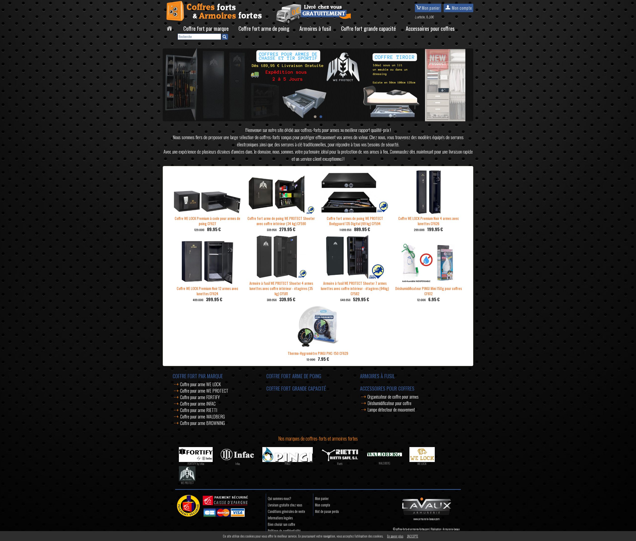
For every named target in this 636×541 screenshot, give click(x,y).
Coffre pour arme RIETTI (198, 410)
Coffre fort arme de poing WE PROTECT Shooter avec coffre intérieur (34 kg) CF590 (281, 221)
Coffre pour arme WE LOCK (200, 384)
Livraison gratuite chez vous (285, 504)
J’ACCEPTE (412, 536)
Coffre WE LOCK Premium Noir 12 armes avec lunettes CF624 (207, 291)
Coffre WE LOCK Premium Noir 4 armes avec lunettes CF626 (428, 221)
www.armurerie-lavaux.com (426, 519)
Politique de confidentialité (284, 530)
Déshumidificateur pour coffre (389, 403)
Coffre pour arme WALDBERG (202, 416)
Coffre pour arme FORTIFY (200, 397)
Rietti (340, 464)
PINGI (287, 464)
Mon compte (461, 8)
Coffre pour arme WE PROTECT (204, 390)
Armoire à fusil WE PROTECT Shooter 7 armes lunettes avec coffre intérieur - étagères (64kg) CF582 (355, 288)
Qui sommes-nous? (279, 498)
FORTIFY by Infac (196, 464)
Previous (167, 83)
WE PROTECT (187, 483)
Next (468, 83)
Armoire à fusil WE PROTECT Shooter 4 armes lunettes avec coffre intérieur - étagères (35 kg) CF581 (281, 288)
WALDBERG (384, 463)
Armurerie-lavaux (451, 529)
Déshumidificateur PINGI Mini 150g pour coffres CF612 (428, 291)
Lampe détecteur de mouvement (391, 409)
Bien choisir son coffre (281, 524)
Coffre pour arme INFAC (198, 403)
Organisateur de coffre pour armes (393, 396)
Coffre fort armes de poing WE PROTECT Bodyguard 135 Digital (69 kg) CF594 (355, 221)
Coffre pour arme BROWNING (202, 423)
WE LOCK (422, 464)
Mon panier (430, 8)
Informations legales (280, 517)
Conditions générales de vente (286, 511)
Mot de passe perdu (327, 511)
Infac (237, 464)
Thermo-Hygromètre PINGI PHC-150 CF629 (318, 353)
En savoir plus (395, 536)
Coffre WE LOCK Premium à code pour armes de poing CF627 (207, 221)
